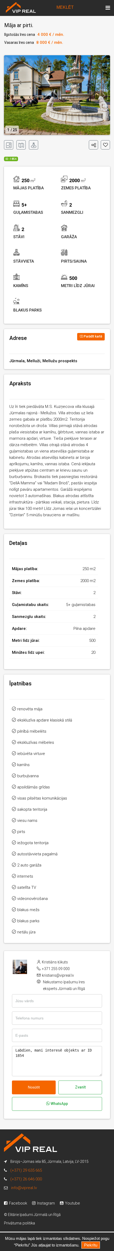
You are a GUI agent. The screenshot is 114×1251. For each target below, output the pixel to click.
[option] (57, 95)
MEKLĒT (65, 7)
